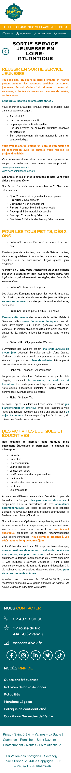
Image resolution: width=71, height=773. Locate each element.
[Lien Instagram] (24, 655)
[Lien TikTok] (60, 655)
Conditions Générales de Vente (28, 716)
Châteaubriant (13, 745)
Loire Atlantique (50, 745)
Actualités (12, 694)
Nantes (31, 745)
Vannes (40, 734)
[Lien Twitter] (48, 655)
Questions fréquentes (21, 680)
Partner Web (42, 766)
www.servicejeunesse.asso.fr (18, 170)
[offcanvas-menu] (63, 12)
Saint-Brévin (23, 734)
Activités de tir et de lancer (25, 687)
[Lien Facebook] (12, 655)
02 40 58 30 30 (27, 619)
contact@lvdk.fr (27, 643)
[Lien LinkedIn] (36, 655)
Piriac (7, 734)
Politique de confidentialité (25, 709)
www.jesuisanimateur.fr (16, 167)
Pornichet (27, 739)
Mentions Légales (18, 702)
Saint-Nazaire (46, 739)
